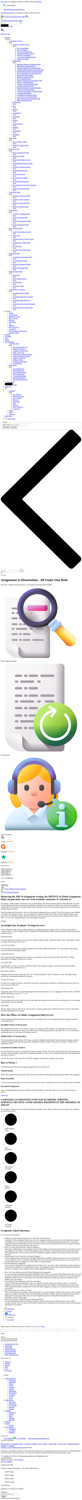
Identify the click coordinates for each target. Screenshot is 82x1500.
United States (9, 1400)
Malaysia (7, 1422)
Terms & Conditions (30, 1444)
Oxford (11, 1396)
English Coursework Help (21, 199)
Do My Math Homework (21, 181)
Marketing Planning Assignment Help (29, 64)
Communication (18, 124)
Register (3, 34)
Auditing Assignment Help (25, 86)
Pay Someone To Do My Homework (24, 185)
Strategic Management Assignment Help (29, 80)
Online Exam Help (23, 59)
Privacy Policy (43, 1444)
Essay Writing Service (16, 228)
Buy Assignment (22, 50)
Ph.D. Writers (15, 889)
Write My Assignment (24, 55)
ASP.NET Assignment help (21, 214)
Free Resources (9, 342)
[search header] (6, 389)
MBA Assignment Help (24, 100)
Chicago (11, 1409)
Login (8, 34)
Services (7, 37)
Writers (11, 313)
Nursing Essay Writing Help (22, 250)
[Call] (2, 5)
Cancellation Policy (17, 1444)
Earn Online (11, 382)
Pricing (11, 411)
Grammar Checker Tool (20, 351)
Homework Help (14, 149)
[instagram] (1, 1442)
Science (15, 109)
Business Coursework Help (21, 196)
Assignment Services (15, 41)
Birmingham (13, 1393)
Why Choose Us (14, 327)
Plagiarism (10, 1309)
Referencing (12, 365)
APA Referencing (18, 369)
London (11, 1389)
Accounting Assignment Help (26, 57)
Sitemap (11, 1446)
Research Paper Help (15, 271)
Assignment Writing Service (25, 53)
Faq (10, 324)
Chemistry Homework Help (21, 167)
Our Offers (8, 1371)
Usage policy (53, 1444)
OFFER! (3, 13)
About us (12, 325)
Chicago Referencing (19, 376)
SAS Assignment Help (24, 79)
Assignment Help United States (23, 307)
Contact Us (12, 329)
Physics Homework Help (21, 153)
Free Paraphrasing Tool (20, 347)
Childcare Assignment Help (25, 89)
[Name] (22, 570)
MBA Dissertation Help (20, 268)
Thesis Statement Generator (21, 356)
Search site (5, 425)
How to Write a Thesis (20, 142)
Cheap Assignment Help (24, 52)
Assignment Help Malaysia (21, 300)
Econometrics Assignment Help (27, 95)
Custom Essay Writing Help (21, 243)
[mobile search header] (1, 19)
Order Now (38, 2)
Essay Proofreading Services (22, 232)
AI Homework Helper (20, 361)
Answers (11, 414)
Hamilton (12, 1432)
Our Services (13, 315)
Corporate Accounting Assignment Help (29, 91)
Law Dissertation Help (20, 261)
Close (14, 427)
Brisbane (11, 1420)
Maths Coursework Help (20, 207)
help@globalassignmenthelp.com (13, 9)
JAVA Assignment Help (20, 217)
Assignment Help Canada (21, 293)
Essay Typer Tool (18, 352)
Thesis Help (12, 138)
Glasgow (11, 1387)
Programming (13, 210)
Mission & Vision (14, 316)
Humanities (16, 116)
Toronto (11, 1425)
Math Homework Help (20, 171)
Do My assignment (23, 48)
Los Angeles (13, 1405)
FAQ (14, 403)
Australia (7, 1411)
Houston (11, 1407)
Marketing (16, 134)
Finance (15, 120)
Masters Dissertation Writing (22, 264)
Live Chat (10, 1320)
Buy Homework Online (20, 178)
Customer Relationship (24, 93)
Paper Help (16, 275)
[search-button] (21, 23)
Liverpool (12, 1395)
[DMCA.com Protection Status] (11, 1447)
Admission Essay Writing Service (23, 239)
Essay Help (16, 235)
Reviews (11, 320)
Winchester (12, 1380)
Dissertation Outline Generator (22, 354)
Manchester (12, 1382)
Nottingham (12, 1391)
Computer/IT (17, 113)
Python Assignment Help (21, 225)
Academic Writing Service (21, 44)
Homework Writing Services (22, 160)
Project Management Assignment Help (29, 73)
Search (7, 427)
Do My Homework (19, 174)
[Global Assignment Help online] (15, 17)
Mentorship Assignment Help (26, 66)
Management (17, 61)
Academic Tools (14, 343)
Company (12, 391)
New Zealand (9, 1427)
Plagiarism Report (11, 892)
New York (12, 1402)
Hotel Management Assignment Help (28, 98)
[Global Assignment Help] (11, 20)
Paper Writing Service (20, 279)
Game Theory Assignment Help (27, 97)
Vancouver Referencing (20, 379)
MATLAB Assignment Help (22, 221)
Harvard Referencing (19, 372)
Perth (10, 1416)
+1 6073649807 (8, 1438)
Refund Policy (5, 1444)
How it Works (13, 318)
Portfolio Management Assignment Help (29, 71)
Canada (7, 1423)
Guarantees (12, 322)
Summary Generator (19, 358)
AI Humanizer (17, 363)
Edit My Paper (17, 282)
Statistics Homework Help (21, 189)
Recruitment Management (25, 75)
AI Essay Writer (14, 333)
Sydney (11, 1414)
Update (4, 1496)
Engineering (16, 131)
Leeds (11, 1398)
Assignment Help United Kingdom (24, 304)
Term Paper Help (18, 286)
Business (15, 127)
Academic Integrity (73, 1444)
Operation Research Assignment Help (29, 68)
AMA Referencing (19, 374)
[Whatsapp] (4, 5)
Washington (12, 1404)
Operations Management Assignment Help (30, 70)
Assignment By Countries (17, 289)
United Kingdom (10, 1378)
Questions (8, 336)
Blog (6, 338)
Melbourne (12, 1413)
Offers (11, 412)
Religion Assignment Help (25, 77)
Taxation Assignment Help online (27, 84)
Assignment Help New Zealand (23, 297)
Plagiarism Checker (19, 349)
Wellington (12, 1429)
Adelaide (11, 1418)
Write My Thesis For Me (20, 145)
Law (14, 106)
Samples (7, 334)
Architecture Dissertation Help (22, 257)
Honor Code (62, 1444)
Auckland (12, 1431)
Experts (7, 1365)
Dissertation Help (14, 253)
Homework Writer (18, 156)
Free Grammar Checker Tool (18, 331)
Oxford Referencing (19, 378)
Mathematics (17, 102)
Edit (43, 1326)
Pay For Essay (17, 246)
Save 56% (4, 2)
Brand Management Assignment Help (29, 88)
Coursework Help (14, 192)
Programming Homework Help (22, 163)
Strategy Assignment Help (25, 82)
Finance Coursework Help (21, 203)
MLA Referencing (18, 370)
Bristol (11, 1384)
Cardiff (11, 1386)
